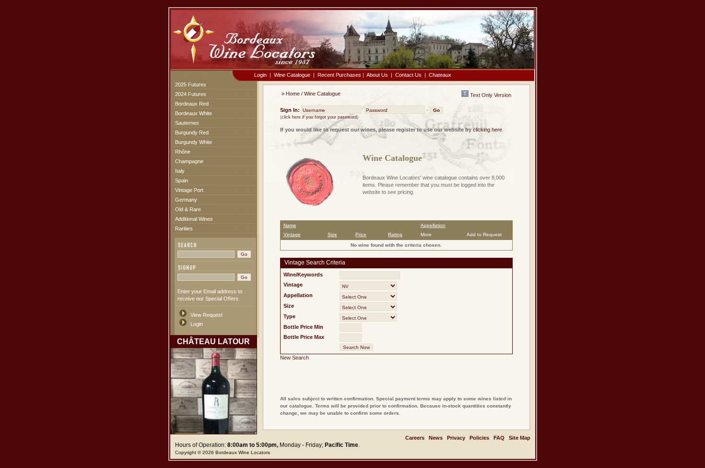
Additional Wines (194, 219)
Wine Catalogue (292, 75)
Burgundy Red (192, 132)
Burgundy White (193, 142)
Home (293, 93)
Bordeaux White (193, 113)
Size (332, 234)
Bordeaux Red (192, 104)
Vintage (292, 234)
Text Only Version (490, 95)
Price (360, 234)
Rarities (184, 228)
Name (289, 225)
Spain (181, 180)
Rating (395, 234)
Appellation (433, 225)
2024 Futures (190, 94)
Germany (186, 200)
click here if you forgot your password (319, 117)
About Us (377, 75)
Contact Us (408, 75)
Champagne (189, 161)
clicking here (487, 129)
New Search (294, 357)
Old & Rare (188, 209)
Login (260, 75)
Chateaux (440, 75)
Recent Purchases (339, 75)
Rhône (182, 152)
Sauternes (187, 123)
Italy (180, 171)
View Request (206, 315)
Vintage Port (189, 190)
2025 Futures (190, 84)
